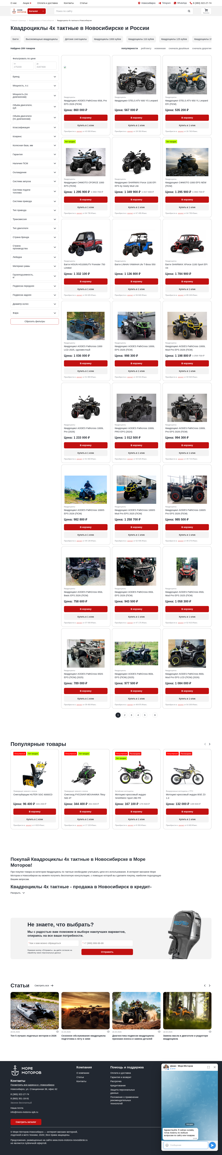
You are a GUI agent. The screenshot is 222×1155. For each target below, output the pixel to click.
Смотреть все (42, 985)
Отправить (107, 952)
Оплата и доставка (47, 3)
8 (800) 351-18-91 (20, 1098)
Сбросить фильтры (35, 321)
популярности (129, 48)
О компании (82, 1073)
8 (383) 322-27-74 (20, 1094)
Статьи (83, 3)
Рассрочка (115, 1081)
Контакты (69, 3)
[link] (74, 20)
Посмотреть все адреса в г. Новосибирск (32, 1085)
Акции (26, 3)
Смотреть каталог (26, 1122)
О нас (14, 3)
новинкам (160, 48)
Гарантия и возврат (120, 1077)
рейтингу (146, 48)
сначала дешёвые (179, 48)
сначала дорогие (201, 48)
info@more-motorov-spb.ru (24, 1112)
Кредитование (118, 1085)
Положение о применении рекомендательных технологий (124, 1100)
